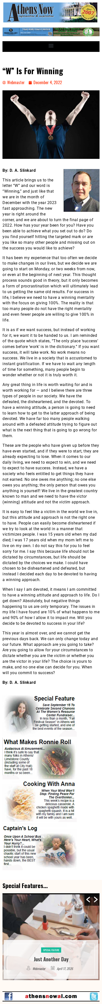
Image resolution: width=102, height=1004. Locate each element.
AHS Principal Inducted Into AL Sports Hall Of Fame (51, 955)
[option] (51, 936)
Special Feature (51, 942)
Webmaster (39, 968)
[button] (51, 45)
